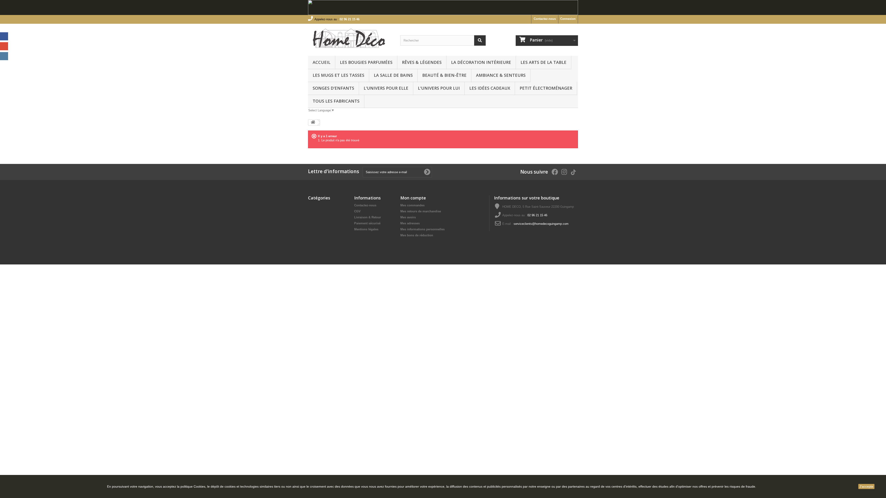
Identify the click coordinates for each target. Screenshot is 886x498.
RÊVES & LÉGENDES (422, 62)
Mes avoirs (408, 217)
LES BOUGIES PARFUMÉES (366, 62)
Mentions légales (366, 229)
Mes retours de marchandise (420, 211)
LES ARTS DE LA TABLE (543, 62)
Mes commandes (412, 205)
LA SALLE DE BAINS (393, 75)
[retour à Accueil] (312, 122)
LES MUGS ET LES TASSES (338, 75)
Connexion (568, 19)
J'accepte (866, 486)
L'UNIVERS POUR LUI (439, 88)
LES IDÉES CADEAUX (489, 88)
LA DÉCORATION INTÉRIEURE (481, 62)
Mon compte (413, 198)
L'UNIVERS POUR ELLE (386, 88)
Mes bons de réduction (416, 235)
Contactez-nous (545, 19)
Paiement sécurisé (367, 223)
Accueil (321, 62)
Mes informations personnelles (422, 229)
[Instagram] (4, 56)
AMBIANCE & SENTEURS (501, 75)
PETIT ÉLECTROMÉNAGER (546, 88)
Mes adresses (410, 223)
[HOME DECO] (350, 38)
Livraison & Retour (367, 217)
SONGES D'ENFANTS (333, 88)
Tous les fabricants (336, 101)
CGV (357, 211)
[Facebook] (4, 36)
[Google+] (4, 46)
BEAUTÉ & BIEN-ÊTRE (444, 75)
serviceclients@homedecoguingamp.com (541, 223)
